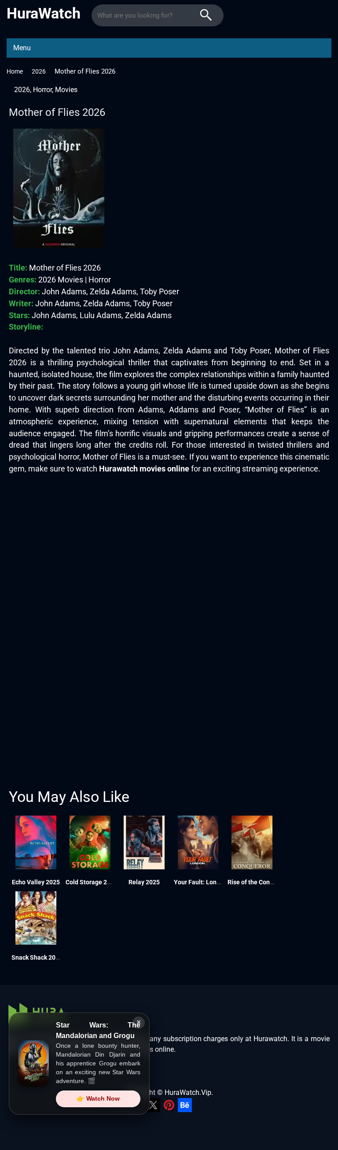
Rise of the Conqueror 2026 (266, 882)
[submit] (206, 15)
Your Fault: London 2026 (208, 882)
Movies (66, 89)
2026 (39, 71)
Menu (22, 48)
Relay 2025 (144, 882)
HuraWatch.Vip (188, 1092)
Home (15, 71)
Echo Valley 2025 (36, 882)
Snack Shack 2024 (36, 957)
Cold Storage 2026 (92, 882)
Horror (42, 89)
